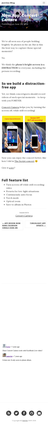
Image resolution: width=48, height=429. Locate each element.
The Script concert (24, 161)
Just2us (25, 421)
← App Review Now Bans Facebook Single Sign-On (11, 225)
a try (11, 167)
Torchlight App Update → (38, 224)
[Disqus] (24, 313)
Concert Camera (10, 107)
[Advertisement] (24, 257)
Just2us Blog (8, 2)
